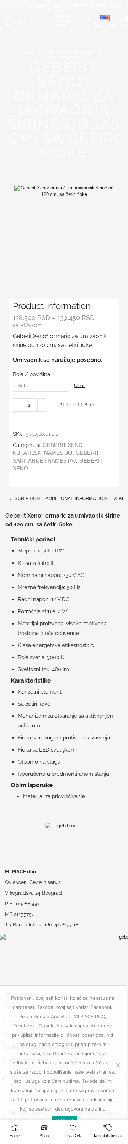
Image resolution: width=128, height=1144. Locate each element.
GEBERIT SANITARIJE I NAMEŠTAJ (71, 53)
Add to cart (77, 404)
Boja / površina (31, 374)
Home (27, 53)
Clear (79, 385)
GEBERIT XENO (64, 58)
